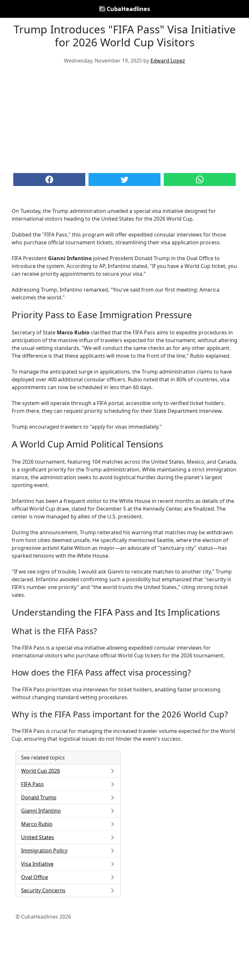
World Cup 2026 (40, 770)
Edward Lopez (167, 60)
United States (37, 837)
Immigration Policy (44, 850)
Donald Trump (38, 797)
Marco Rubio (37, 824)
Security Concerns (43, 890)
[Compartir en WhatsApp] (200, 179)
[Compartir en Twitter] (124, 179)
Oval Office (34, 877)
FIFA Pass (32, 784)
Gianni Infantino (41, 810)
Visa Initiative (37, 863)
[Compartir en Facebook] (49, 179)
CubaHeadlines (127, 9)
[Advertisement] (124, 118)
